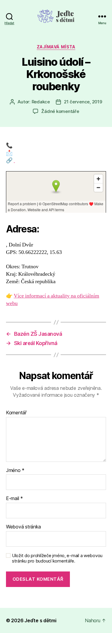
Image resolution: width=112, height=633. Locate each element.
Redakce (41, 102)
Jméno (15, 470)
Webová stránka (23, 527)
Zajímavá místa (56, 46)
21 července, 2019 (83, 102)
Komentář (16, 413)
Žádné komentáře (60, 111)
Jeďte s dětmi (40, 620)
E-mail (14, 498)
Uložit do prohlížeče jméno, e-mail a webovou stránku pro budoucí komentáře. (57, 558)
